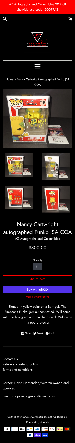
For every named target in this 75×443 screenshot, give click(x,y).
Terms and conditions (18, 369)
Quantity (37, 260)
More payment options (37, 296)
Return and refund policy (20, 364)
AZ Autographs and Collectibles (49, 417)
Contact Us (10, 359)
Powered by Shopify (37, 422)
